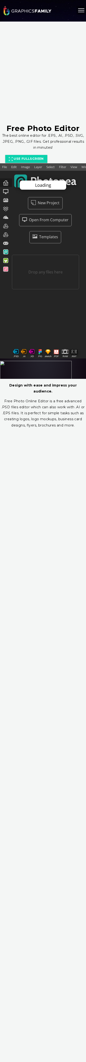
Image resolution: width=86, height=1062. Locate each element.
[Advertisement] (43, 73)
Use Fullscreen (28, 158)
